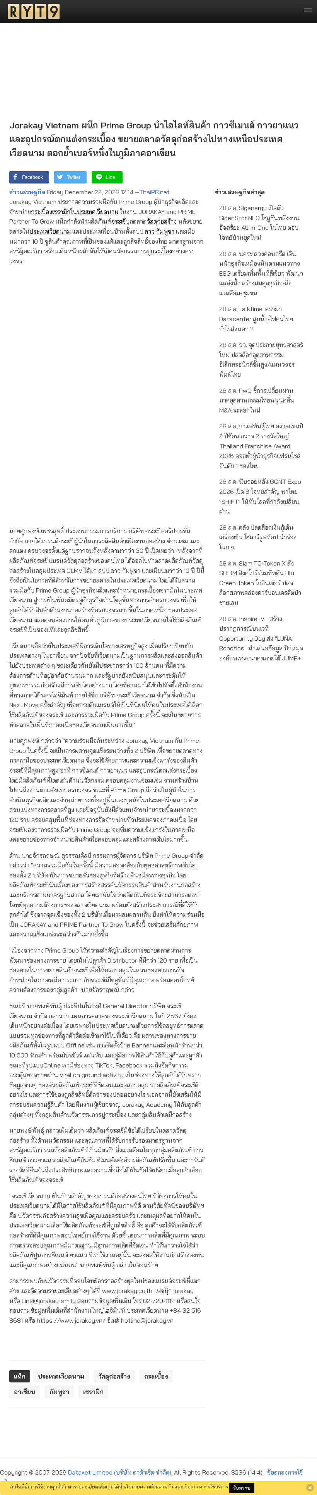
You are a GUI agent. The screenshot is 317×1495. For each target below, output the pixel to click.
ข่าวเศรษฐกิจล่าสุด (240, 192)
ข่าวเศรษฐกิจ (27, 192)
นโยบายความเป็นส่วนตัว (148, 1486)
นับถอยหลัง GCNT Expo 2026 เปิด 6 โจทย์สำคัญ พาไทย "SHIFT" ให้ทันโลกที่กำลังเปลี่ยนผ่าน (260, 496)
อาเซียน (25, 1392)
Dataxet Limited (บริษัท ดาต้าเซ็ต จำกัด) (119, 1472)
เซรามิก (61, 211)
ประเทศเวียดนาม (97, 211)
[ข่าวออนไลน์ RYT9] (31, 11)
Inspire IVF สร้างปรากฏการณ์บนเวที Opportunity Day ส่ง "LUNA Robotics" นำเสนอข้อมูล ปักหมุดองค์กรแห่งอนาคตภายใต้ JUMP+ (261, 638)
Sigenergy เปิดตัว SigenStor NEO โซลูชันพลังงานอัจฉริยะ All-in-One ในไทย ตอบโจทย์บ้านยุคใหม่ (259, 222)
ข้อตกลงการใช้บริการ (206, 1486)
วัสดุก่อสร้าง (162, 221)
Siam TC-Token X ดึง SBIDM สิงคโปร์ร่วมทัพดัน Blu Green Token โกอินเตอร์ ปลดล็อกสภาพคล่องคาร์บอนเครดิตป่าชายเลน (260, 582)
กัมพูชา (165, 231)
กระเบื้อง (41, 211)
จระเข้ (118, 221)
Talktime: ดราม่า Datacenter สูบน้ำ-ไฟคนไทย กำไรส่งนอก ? (256, 318)
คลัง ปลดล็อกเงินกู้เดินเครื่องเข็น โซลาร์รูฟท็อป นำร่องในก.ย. (258, 537)
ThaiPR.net (154, 192)
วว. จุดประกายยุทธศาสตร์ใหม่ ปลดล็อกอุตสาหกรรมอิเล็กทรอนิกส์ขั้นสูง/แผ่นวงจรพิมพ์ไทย (261, 359)
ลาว (150, 231)
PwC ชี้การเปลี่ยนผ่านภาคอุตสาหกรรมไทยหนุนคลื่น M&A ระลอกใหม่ (256, 400)
